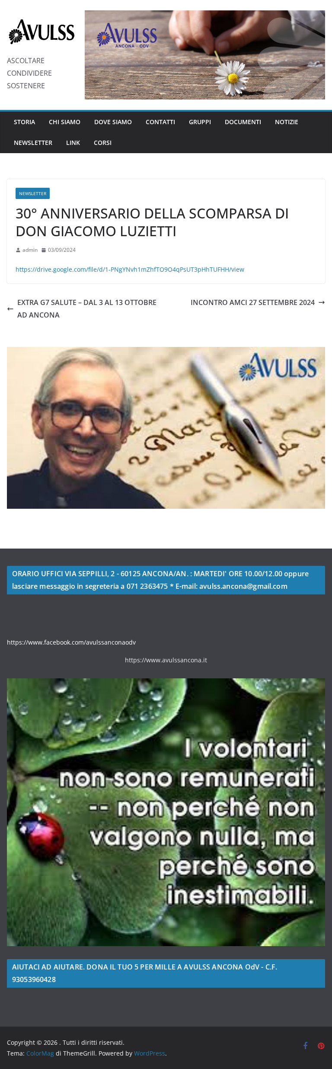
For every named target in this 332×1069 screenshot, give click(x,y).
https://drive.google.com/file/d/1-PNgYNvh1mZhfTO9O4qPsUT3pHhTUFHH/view (130, 269)
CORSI (103, 142)
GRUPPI (200, 122)
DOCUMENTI (243, 122)
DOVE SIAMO (113, 122)
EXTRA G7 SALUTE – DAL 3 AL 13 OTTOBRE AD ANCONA (86, 309)
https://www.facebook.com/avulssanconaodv (71, 642)
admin (30, 250)
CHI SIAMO (64, 122)
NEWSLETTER (33, 142)
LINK (73, 142)
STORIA (24, 122)
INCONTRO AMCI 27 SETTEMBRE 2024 (253, 302)
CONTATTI (160, 122)
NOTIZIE (286, 122)
